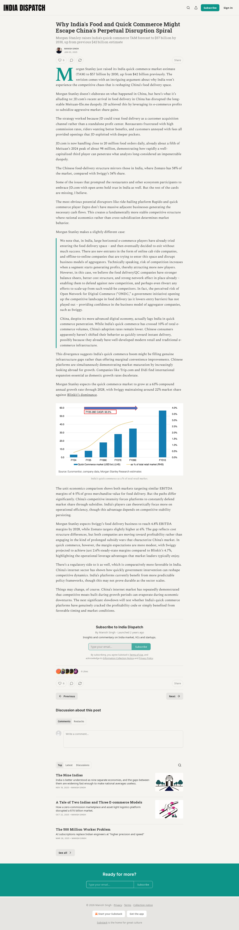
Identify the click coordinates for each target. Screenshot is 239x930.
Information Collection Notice (118, 658)
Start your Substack (110, 913)
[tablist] (71, 721)
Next (172, 696)
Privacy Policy (146, 658)
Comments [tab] (64, 721)
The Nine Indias (69, 775)
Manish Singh (71, 48)
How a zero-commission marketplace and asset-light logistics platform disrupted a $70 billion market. (98, 808)
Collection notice (143, 905)
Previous (69, 696)
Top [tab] (60, 765)
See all (63, 852)
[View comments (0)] (71, 60)
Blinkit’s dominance (82, 394)
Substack (102, 922)
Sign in (228, 7)
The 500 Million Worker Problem (83, 829)
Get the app (137, 913)
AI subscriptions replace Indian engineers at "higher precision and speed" (100, 834)
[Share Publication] (195, 7)
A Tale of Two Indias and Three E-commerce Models (99, 802)
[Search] (188, 7)
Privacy (118, 905)
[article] (119, 783)
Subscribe (210, 7)
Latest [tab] (69, 765)
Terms (127, 905)
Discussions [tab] (82, 765)
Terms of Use (136, 654)
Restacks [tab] (79, 721)
